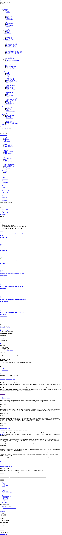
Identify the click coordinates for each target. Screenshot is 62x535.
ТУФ (7, 93)
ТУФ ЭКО (8, 84)
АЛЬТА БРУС (8, 74)
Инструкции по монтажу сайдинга (12, 123)
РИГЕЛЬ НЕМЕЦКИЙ (10, 92)
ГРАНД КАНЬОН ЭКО (10, 79)
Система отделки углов (10, 14)
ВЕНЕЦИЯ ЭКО (9, 101)
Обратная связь (2, 511)
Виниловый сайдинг (9, 19)
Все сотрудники (3, 214)
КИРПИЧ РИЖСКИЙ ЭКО (10, 80)
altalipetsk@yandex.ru (5, 212)
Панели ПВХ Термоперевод (11, 67)
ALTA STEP (8, 40)
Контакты (4, 124)
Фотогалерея (8, 108)
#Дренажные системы (6, 397)
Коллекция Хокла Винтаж (10, 49)
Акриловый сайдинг (9, 18)
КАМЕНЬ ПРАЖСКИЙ (10, 95)
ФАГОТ (5, 156)
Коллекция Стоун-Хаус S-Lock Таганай (12, 53)
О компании (4, 106)
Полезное (3, 119)
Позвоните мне (2, 6)
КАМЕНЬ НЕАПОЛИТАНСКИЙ (11, 99)
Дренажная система (7, 35)
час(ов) (11, 371)
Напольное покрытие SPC (8, 39)
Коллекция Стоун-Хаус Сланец (11, 56)
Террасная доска (9, 37)
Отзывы (7, 110)
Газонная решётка (9, 38)
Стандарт (5, 171)
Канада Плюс (2, 434)
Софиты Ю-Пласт (7, 42)
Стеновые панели (7, 30)
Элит (7, 105)
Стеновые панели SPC (6, 190)
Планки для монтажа (9, 25)
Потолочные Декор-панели (10, 69)
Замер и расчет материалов (10, 115)
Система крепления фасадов (7, 180)
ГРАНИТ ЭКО (6, 149)
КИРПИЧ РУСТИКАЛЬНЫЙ (11, 88)
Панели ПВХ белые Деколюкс (11, 68)
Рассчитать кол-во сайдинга (5, 327)
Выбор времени (5, 370)
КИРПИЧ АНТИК (9, 97)
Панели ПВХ (6, 65)
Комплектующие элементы (10, 15)
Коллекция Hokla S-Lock (10, 57)
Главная (3, 130)
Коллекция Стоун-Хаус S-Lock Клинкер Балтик (14, 52)
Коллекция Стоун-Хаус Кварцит (11, 54)
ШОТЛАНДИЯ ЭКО (9, 83)
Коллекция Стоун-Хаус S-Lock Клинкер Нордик (14, 51)
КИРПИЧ (7, 86)
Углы (7, 24)
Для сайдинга (8, 29)
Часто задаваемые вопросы (10, 111)
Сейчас (3, 368)
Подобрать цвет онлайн (4, 330)
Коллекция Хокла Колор (10, 50)
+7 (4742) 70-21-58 (5, 209)
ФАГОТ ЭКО (8, 82)
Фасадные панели (7, 77)
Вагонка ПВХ (8, 32)
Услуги (3, 114)
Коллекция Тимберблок (10, 58)
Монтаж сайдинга (9, 116)
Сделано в (3, 534)
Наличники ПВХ (7, 61)
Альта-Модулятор (9, 121)
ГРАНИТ (7, 91)
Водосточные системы (4, 464)
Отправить (2, 518)
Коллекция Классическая (10, 64)
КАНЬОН (7, 94)
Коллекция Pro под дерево (10, 45)
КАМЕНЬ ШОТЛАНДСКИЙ (11, 90)
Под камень (8, 26)
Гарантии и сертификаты (10, 112)
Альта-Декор (8, 22)
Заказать (1, 231)
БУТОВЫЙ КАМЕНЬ (8, 163)
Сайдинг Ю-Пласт (5, 499)
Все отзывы (2, 428)
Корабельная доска (9, 16)
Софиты (7, 11)
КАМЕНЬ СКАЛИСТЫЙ (10, 89)
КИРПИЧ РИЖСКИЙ (10, 87)
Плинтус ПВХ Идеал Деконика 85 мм (12, 60)
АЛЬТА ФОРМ (8, 75)
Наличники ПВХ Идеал (10, 62)
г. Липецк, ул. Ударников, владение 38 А (9, 508)
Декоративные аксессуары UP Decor (12, 43)
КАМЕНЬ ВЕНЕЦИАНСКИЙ (11, 100)
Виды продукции (5, 9)
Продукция (4, 482)
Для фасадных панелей (10, 28)
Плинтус (5, 59)
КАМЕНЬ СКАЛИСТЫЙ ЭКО (11, 81)
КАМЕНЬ (7, 96)
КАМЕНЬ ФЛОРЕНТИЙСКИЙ (11, 98)
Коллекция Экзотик (9, 63)
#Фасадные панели (5, 396)
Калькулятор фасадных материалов (12, 120)
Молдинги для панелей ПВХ (11, 66)
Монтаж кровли (8, 117)
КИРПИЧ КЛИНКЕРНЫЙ (10, 85)
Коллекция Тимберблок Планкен (11, 44)
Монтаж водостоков (9, 118)
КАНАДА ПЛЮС (9, 76)
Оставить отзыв (7, 428)
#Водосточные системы (6, 398)
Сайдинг (5, 10)
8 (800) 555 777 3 (10, 220)
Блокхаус (7, 17)
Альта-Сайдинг (2, 432)
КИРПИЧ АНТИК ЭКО (10, 78)
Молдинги (8, 31)
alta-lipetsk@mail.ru (6, 509)
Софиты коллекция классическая (11, 47)
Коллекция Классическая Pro (11, 46)
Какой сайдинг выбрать (10, 122)
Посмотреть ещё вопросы (4, 391)
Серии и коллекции (5, 70)
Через (3, 369)
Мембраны (8, 12)
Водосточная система (7, 33)
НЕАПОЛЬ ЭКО (9, 102)
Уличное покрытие (7, 36)
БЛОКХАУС (8, 72)
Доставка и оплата (5, 485)
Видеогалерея (8, 109)
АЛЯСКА (7, 73)
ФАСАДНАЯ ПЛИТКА (10, 103)
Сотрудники (8, 113)
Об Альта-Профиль (9, 107)
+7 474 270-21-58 (5, 128)
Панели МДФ (4, 501)
